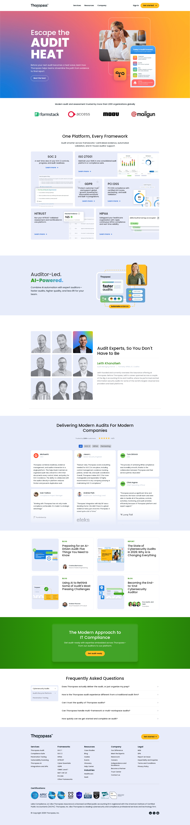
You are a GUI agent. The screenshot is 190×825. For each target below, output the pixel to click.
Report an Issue (144, 757)
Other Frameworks (65, 779)
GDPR (60, 766)
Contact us (115, 775)
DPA (139, 754)
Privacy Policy (143, 766)
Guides (87, 757)
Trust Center (116, 772)
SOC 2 (60, 754)
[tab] (44, 688)
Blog (86, 754)
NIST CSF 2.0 (62, 773)
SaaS (86, 777)
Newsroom (115, 757)
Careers (114, 760)
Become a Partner (118, 769)
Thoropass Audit (37, 750)
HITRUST (61, 760)
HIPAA (60, 757)
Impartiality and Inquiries (148, 760)
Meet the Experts (117, 754)
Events (86, 760)
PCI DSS (60, 776)
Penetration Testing (39, 757)
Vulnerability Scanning (40, 760)
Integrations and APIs (39, 766)
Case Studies (89, 750)
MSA (139, 750)
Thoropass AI (36, 763)
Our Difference (117, 750)
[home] (39, 5)
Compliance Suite (38, 754)
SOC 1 (60, 750)
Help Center (89, 766)
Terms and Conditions (147, 763)
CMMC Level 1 (63, 770)
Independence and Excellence (118, 764)
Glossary (87, 763)
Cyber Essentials (64, 763)
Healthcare (88, 774)
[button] (77, 5)
